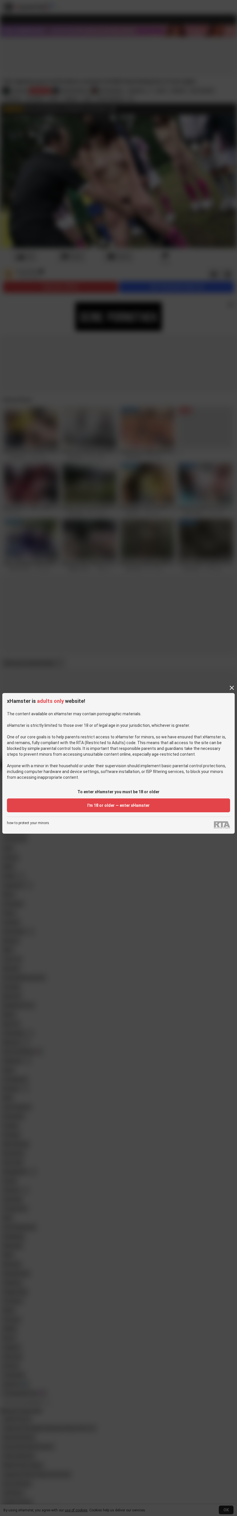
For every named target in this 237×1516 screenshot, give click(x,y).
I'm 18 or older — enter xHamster (118, 805)
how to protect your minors (28, 823)
